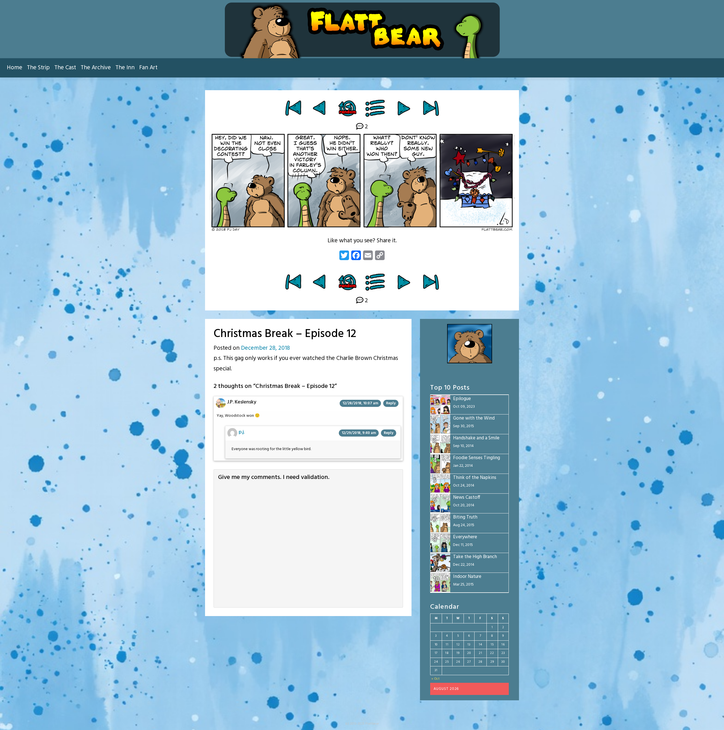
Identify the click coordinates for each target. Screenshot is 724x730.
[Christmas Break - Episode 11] (320, 108)
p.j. (242, 432)
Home (14, 67)
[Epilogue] (430, 108)
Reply (391, 403)
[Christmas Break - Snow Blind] (403, 108)
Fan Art (148, 67)
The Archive (96, 67)
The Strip (38, 67)
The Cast (65, 67)
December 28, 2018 (265, 348)
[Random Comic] (347, 108)
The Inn (125, 67)
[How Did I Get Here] (293, 108)
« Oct (436, 678)
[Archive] (375, 108)
